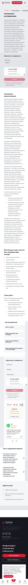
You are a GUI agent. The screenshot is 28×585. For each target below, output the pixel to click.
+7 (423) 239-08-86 (8, 548)
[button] (13, 441)
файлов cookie (7, 573)
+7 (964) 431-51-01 (7, 551)
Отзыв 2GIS (9, 436)
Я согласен (8, 576)
